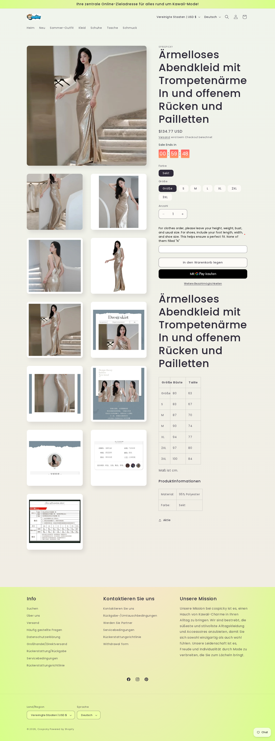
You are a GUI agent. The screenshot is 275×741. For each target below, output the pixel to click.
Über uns (33, 616)
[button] (226, 16)
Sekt (166, 173)
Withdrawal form (116, 644)
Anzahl (163, 206)
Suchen (32, 608)
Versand (164, 137)
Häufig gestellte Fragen (44, 630)
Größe (168, 189)
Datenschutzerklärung (43, 637)
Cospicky (43, 729)
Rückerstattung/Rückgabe (47, 651)
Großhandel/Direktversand (47, 644)
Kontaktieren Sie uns (118, 608)
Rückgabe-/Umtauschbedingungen (130, 616)
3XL (165, 197)
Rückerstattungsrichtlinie (46, 665)
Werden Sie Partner (117, 623)
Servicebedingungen (42, 658)
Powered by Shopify (62, 729)
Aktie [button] (167, 520)
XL (220, 189)
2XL (234, 189)
